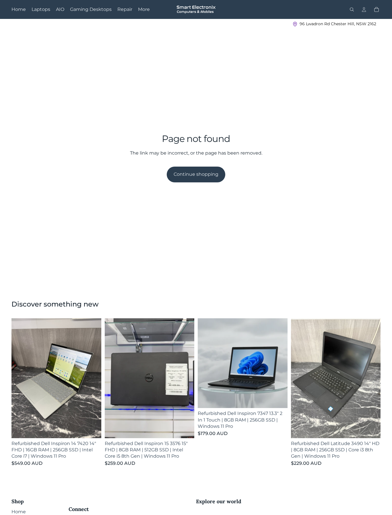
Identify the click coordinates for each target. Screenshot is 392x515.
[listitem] (144, 9)
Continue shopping (196, 174)
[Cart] (376, 9)
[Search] (352, 9)
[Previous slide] (20, 378)
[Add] (92, 429)
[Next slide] (92, 378)
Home (18, 511)
